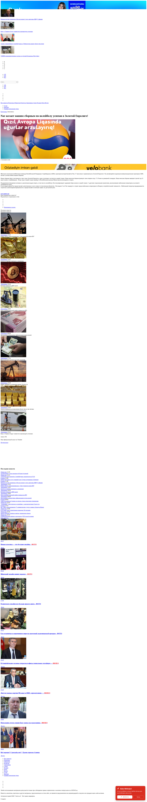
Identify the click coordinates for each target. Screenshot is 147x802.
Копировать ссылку (10, 207)
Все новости (4, 103)
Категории (4, 111)
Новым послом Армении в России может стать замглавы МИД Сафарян (22, 482)
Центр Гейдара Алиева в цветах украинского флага (16, 513)
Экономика (29, 103)
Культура (23, 103)
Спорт (35, 103)
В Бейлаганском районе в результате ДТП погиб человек (17, 516)
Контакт (6, 107)
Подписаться (4, 442)
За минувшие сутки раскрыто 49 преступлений (14, 473)
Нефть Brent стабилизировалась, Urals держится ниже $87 (17, 486)
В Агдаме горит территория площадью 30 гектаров (15, 510)
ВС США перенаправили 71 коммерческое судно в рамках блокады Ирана (22, 507)
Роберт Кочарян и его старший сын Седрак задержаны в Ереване (19, 479)
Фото (43, 103)
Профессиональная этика (11, 109)
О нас (5, 105)
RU (5, 77)
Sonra (138, 797)
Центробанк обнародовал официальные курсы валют (16, 498)
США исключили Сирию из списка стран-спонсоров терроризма (19, 501)
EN (5, 76)
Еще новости (5, 518)
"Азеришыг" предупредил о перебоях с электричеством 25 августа (20, 504)
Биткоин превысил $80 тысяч (9, 492)
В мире (39, 103)
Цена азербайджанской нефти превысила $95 (14, 495)
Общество (17, 103)
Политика (11, 103)
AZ (5, 74)
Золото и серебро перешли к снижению (12, 489)
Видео (47, 103)
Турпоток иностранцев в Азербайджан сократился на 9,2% (18, 476)
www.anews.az (5, 193)
